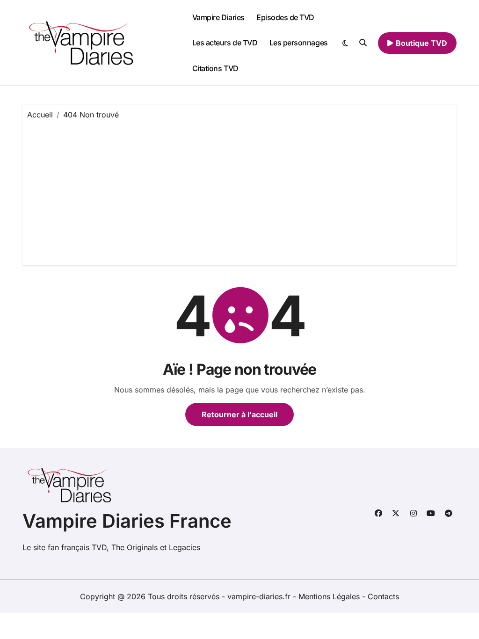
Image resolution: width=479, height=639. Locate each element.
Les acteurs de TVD (224, 42)
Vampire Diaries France (127, 520)
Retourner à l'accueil (239, 414)
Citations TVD (215, 68)
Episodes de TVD (285, 17)
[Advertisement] (241, 190)
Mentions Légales (330, 596)
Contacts (383, 596)
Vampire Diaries (218, 17)
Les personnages (298, 42)
